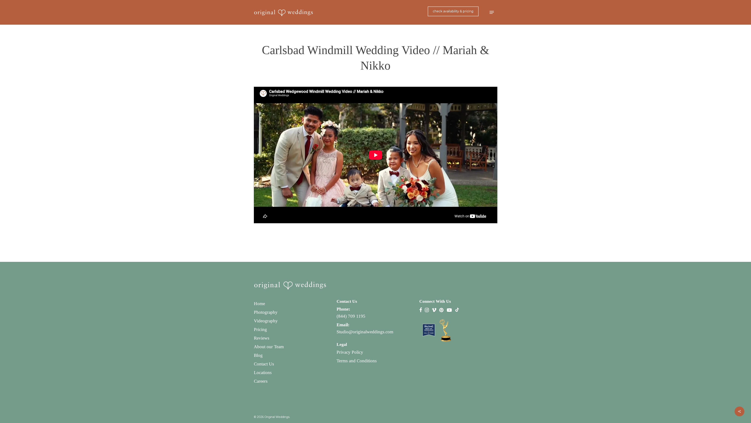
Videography (266, 320)
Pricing (260, 329)
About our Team (269, 346)
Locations (263, 372)
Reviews (261, 338)
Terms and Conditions (357, 360)
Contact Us (264, 364)
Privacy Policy (350, 352)
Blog (258, 355)
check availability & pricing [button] (453, 11)
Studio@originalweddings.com (365, 331)
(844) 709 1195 (351, 316)
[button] (491, 12)
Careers (261, 381)
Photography (266, 312)
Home (259, 303)
